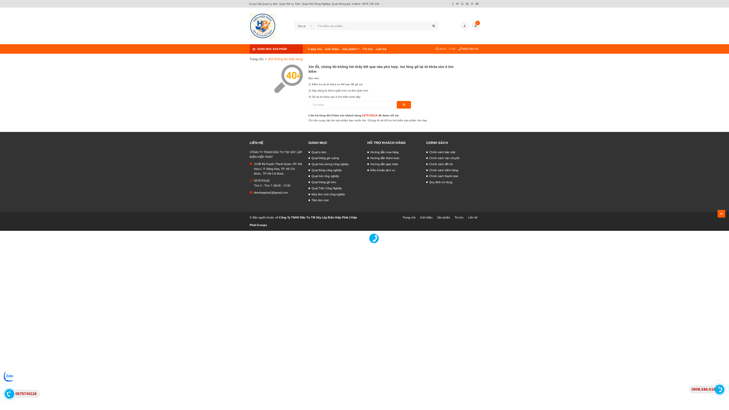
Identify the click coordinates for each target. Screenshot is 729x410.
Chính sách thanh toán (443, 176)
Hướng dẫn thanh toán (384, 158)
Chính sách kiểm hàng (443, 170)
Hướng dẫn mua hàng (384, 152)
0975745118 (470, 48)
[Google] (462, 3)
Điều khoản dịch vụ (382, 170)
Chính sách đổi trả (441, 164)
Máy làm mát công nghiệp (328, 194)
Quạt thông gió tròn (324, 182)
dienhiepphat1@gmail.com (271, 192)
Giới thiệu (332, 49)
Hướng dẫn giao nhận (384, 164)
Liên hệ (381, 49)
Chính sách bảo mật (442, 152)
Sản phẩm (349, 49)
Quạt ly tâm (319, 152)
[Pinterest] (467, 3)
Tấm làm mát (320, 200)
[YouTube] (477, 3)
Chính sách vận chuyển (444, 158)
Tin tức (367, 49)
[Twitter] (457, 3)
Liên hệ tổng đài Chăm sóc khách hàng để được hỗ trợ (353, 115)
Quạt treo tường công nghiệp (330, 164)
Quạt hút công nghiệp (325, 176)
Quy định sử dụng (440, 182)
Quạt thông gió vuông (325, 158)
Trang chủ (314, 49)
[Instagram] (472, 3)
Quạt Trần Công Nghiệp (327, 188)
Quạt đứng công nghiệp (327, 170)
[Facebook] (453, 3)
